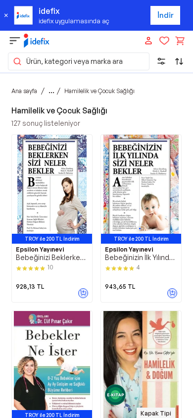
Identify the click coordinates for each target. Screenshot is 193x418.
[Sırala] (179, 61)
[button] (78, 61)
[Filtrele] (161, 61)
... (51, 91)
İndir (165, 15)
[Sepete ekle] (83, 293)
